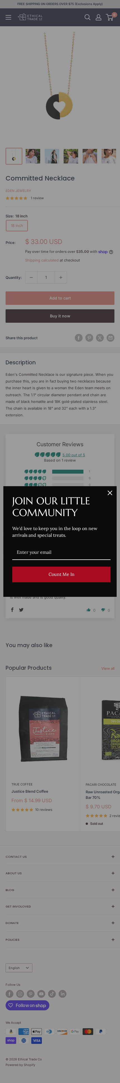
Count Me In (62, 574)
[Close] (110, 493)
